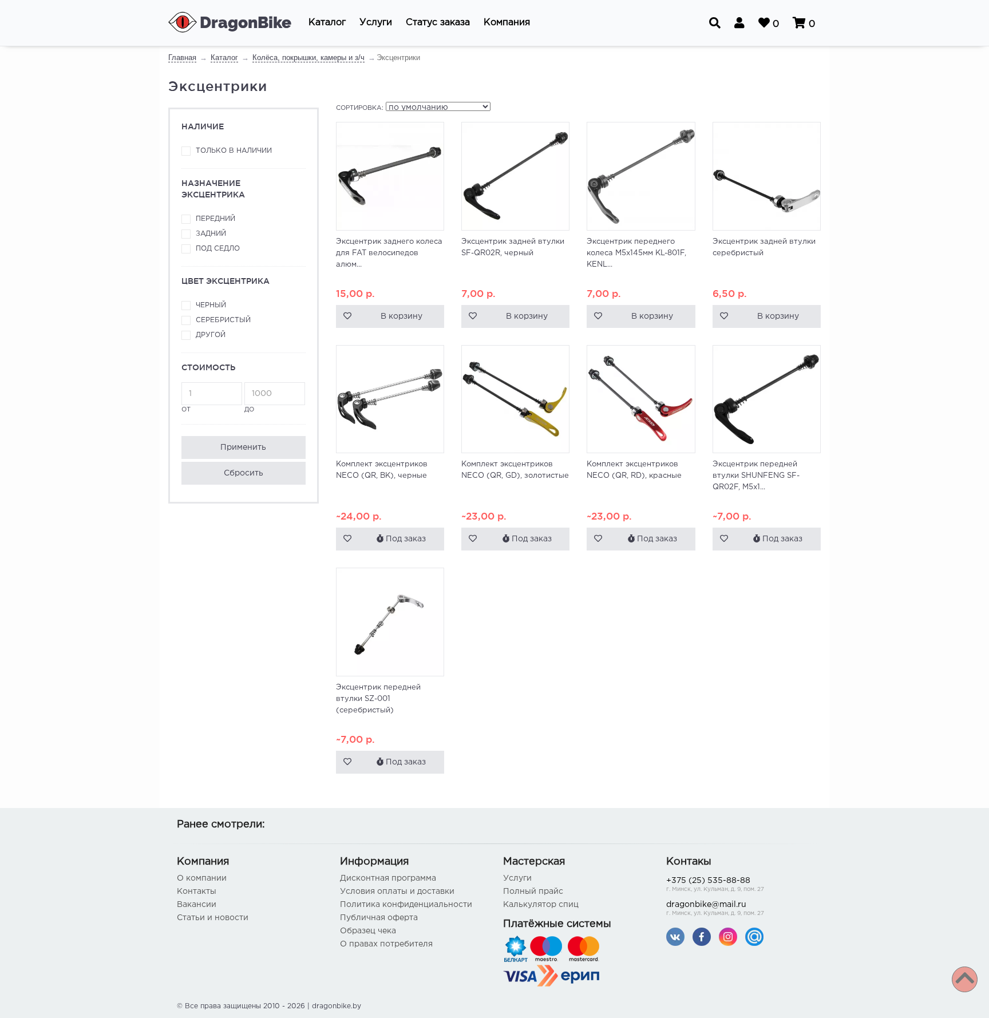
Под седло (218, 248)
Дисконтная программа (388, 878)
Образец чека (368, 931)
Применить (243, 447)
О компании (202, 878)
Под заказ (404, 539)
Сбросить (243, 473)
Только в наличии (234, 151)
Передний (215, 219)
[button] (327, 23)
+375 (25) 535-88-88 (715, 884)
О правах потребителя (386, 944)
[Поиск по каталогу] (714, 23)
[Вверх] (965, 979)
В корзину (401, 316)
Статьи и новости (212, 917)
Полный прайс (533, 891)
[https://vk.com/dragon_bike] (675, 936)
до (249, 410)
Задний (211, 234)
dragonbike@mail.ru (715, 908)
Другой (211, 335)
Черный (211, 305)
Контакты (196, 891)
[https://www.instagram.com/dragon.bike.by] (728, 936)
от (186, 410)
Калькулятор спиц (541, 904)
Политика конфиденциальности (406, 904)
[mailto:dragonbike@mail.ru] (754, 936)
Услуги (517, 878)
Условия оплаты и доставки (397, 891)
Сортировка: (359, 108)
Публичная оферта (379, 917)
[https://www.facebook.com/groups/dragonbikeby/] (702, 936)
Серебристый (223, 320)
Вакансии (196, 904)
